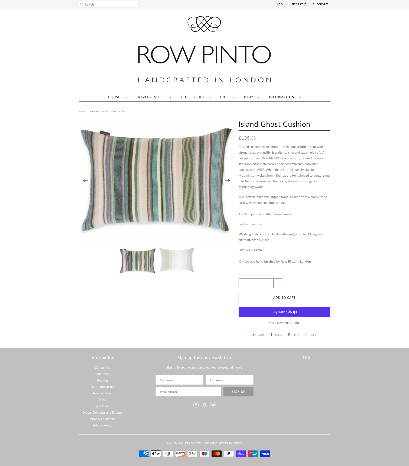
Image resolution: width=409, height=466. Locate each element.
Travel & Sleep (151, 97)
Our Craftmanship (102, 387)
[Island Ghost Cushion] (156, 180)
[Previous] (85, 180)
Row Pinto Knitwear (189, 443)
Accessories (193, 97)
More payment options (284, 322)
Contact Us (102, 367)
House (115, 97)
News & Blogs (102, 393)
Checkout (320, 4)
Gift (225, 97)
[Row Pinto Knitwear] (204, 51)
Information (283, 97)
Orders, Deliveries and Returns (102, 412)
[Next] (227, 180)
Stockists (102, 380)
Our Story (102, 374)
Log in (282, 4)
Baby (250, 97)
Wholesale (102, 406)
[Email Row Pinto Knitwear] (213, 404)
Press (102, 400)
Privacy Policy (102, 425)
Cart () (301, 4)
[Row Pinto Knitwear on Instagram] (204, 404)
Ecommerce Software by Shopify (222, 443)
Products (95, 111)
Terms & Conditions (102, 419)
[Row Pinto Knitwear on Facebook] (196, 404)
